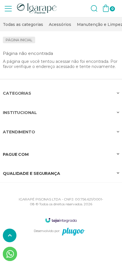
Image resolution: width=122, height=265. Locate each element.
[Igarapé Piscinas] (37, 8)
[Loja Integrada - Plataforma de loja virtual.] (61, 220)
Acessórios (60, 24)
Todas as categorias (23, 24)
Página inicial (19, 40)
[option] (23, 24)
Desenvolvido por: (47, 231)
